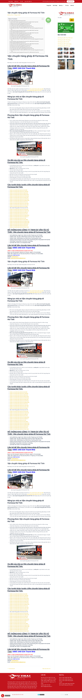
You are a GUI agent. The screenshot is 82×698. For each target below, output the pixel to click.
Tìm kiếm (60, 17)
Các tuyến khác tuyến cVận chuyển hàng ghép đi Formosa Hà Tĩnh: (22, 26)
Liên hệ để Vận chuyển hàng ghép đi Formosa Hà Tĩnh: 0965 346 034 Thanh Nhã (24, 21)
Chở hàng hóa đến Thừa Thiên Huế (65, 37)
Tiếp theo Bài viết (46, 668)
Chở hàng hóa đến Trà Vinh (63, 41)
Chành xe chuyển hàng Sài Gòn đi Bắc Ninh (19, 192)
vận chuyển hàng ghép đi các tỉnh (34, 90)
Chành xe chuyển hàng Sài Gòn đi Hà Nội (18, 190)
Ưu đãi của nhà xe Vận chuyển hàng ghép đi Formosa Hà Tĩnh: (21, 25)
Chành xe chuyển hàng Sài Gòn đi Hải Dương (19, 195)
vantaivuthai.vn (15, 256)
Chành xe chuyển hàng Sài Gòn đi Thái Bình (19, 191)
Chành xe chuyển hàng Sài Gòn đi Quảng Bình (19, 215)
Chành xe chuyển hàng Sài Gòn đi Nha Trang (19, 227)
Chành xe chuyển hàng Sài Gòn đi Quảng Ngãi (19, 222)
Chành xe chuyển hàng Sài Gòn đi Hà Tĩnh (19, 213)
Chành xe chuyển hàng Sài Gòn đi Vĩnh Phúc (19, 203)
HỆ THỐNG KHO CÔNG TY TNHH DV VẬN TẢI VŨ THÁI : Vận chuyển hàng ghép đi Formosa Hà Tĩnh (27, 29)
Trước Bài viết (11, 668)
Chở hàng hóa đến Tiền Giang (64, 39)
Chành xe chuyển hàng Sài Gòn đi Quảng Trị (19, 216)
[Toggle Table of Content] (42, 19)
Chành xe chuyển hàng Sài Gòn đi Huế (18, 218)
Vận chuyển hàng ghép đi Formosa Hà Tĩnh (17, 20)
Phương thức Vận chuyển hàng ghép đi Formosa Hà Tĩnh (20, 24)
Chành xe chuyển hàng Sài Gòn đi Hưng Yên (19, 204)
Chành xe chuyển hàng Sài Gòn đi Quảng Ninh (19, 200)
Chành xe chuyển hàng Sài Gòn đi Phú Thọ (19, 201)
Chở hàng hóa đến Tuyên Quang (64, 43)
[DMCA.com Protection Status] (41, 694)
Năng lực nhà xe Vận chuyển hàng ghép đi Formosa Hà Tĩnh (21, 23)
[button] (70, 1)
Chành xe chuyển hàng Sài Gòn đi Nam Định (19, 197)
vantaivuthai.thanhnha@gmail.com (17, 258)
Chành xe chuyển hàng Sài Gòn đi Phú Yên (19, 225)
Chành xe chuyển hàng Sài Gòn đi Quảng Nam (19, 221)
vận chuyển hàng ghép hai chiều (36, 88)
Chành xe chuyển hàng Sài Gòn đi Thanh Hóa (19, 210)
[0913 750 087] (2, 695)
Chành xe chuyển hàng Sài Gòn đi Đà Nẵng (19, 219)
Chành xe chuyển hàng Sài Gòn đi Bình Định (19, 224)
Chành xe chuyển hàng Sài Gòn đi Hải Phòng (19, 198)
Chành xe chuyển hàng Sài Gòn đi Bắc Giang (19, 194)
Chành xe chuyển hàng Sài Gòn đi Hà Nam (19, 206)
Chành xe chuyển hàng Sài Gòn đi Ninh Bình (19, 209)
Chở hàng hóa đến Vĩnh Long (64, 45)
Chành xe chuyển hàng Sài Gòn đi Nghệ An (19, 212)
